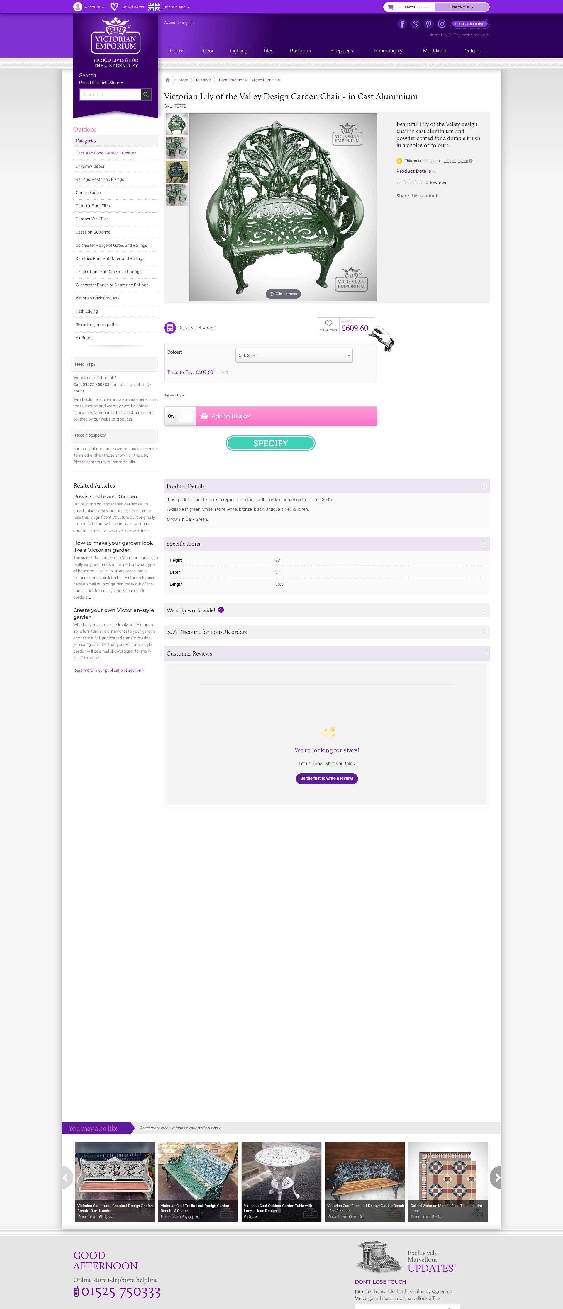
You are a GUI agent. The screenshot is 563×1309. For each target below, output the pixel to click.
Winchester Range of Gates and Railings (112, 284)
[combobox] (294, 355)
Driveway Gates (90, 166)
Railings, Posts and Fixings (100, 179)
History (434, 35)
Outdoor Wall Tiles (92, 219)
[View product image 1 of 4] (177, 124)
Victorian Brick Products (98, 298)
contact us (96, 461)
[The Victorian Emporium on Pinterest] (428, 24)
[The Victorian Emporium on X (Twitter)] (415, 24)
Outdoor (84, 129)
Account (171, 22)
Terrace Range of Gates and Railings (108, 271)
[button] (327, 486)
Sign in (188, 22)
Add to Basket (231, 416)
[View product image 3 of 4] (177, 172)
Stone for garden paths (97, 324)
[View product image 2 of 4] (177, 148)
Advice (467, 35)
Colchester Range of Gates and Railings (111, 245)
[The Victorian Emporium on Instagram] (442, 24)
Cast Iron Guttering (93, 232)
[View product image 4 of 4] (177, 195)
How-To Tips (450, 35)
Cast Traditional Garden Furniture (106, 153)
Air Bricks (84, 337)
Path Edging (87, 311)
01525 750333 (121, 1290)
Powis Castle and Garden (105, 496)
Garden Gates (88, 192)
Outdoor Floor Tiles (93, 205)
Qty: (172, 416)
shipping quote (456, 161)
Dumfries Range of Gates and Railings (110, 258)
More (485, 35)
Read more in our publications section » (108, 670)
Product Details (413, 171)
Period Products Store (99, 82)
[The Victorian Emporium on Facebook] (402, 24)
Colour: (174, 352)
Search (87, 75)
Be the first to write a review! (327, 778)
